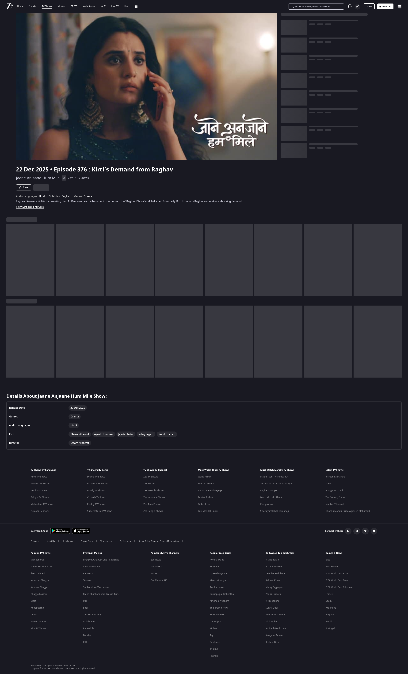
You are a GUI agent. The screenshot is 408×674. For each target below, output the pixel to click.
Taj (211, 635)
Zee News (156, 559)
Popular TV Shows (40, 553)
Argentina (331, 608)
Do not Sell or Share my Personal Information (158, 541)
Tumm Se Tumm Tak (41, 566)
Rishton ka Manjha (335, 476)
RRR (85, 642)
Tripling (214, 649)
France (329, 594)
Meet (328, 483)
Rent (126, 6)
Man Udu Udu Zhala (271, 497)
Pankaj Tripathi (274, 594)
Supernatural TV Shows (99, 511)
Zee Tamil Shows (152, 504)
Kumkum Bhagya (40, 580)
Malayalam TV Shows (42, 504)
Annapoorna (37, 608)
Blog (328, 559)
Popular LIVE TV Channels (165, 553)
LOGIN (369, 6)
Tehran (87, 580)
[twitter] (365, 531)
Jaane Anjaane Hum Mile (38, 178)
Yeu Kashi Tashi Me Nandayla (276, 483)
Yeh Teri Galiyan (206, 483)
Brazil (329, 621)
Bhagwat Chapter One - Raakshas (101, 559)
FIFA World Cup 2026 (337, 573)
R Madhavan (272, 559)
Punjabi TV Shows (40, 511)
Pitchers (214, 656)
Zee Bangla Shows (153, 511)
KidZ (103, 6)
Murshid (214, 566)
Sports (32, 6)
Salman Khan (273, 580)
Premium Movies (92, 553)
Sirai (85, 608)
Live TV (115, 6)
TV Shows (47, 6)
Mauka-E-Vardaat (334, 504)
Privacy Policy (87, 541)
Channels (35, 541)
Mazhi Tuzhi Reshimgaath (274, 476)
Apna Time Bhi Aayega (210, 490)
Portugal (330, 628)
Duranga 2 (215, 621)
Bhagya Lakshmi (334, 490)
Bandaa (87, 635)
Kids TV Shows (38, 628)
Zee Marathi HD (159, 580)
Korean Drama (38, 621)
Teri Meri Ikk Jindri (208, 511)
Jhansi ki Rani (38, 573)
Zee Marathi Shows (153, 490)
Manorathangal (218, 580)
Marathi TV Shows (40, 483)
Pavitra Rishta (205, 497)
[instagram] (356, 531)
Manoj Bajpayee (274, 587)
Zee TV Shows (150, 476)
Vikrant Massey (274, 566)
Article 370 (89, 621)
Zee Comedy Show (335, 497)
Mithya (213, 628)
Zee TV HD (156, 566)
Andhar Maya (217, 587)
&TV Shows (149, 483)
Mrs (85, 601)
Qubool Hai (204, 504)
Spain (329, 601)
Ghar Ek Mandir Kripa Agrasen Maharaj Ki (347, 511)
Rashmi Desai (273, 642)
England (330, 614)
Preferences (125, 541)
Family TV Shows (96, 490)
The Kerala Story (92, 614)
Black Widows (217, 614)
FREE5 (74, 6)
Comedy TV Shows (97, 497)
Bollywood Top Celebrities (280, 553)
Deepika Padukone (275, 573)
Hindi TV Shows (39, 476)
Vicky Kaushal (273, 601)
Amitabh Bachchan (276, 628)
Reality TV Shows (96, 504)
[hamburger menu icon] (399, 6)
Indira (34, 614)
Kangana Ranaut (274, 635)
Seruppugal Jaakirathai (222, 594)
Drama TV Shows (96, 476)
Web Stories (332, 566)
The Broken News (219, 608)
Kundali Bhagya (39, 587)
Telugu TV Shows (40, 497)
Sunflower (215, 642)
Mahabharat (37, 559)
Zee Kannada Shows (154, 497)
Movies (61, 6)
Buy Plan (387, 6)
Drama (88, 196)
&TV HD (154, 573)
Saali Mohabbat (91, 566)
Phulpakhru (266, 504)
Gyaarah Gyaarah (219, 573)
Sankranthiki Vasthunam (96, 587)
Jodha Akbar (204, 476)
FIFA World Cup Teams (338, 580)
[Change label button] (357, 7)
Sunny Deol (272, 608)
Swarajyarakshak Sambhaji (274, 511)
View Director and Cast (30, 207)
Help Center (67, 541)
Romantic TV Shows (97, 483)
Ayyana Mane (217, 559)
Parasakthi (88, 628)
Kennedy (88, 573)
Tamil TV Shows (39, 490)
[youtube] (374, 531)
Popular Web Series (220, 553)
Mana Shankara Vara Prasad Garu (101, 594)
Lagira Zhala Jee (268, 490)
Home (20, 6)
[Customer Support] (349, 6)
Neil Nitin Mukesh (275, 614)
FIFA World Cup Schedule (339, 587)
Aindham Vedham (219, 601)
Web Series (89, 6)
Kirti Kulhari (272, 621)
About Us (51, 541)
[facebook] (348, 531)
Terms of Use (106, 541)
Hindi (42, 196)
